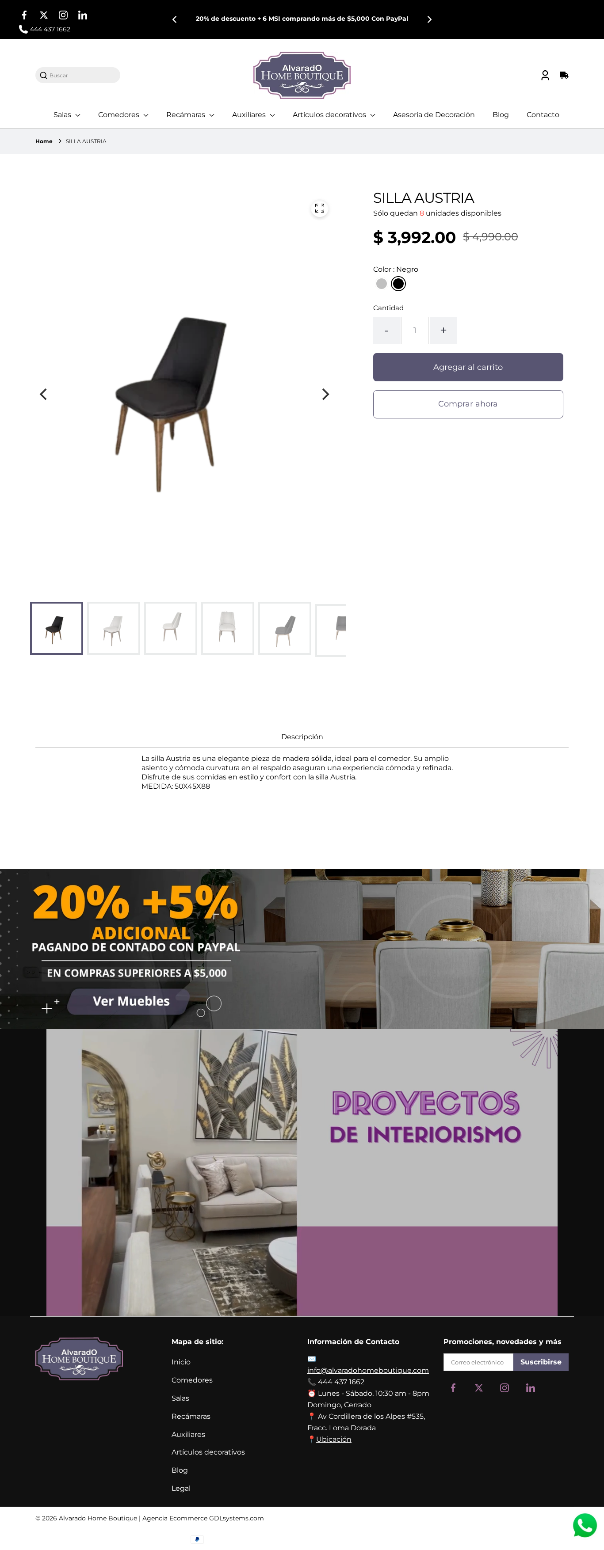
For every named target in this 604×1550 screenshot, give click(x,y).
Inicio (181, 1362)
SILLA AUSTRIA (86, 141)
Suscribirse (541, 1362)
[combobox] (82, 75)
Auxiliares (250, 114)
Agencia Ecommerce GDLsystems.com (203, 1518)
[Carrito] (563, 75)
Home (44, 141)
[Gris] (381, 283)
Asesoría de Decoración (434, 114)
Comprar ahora (468, 404)
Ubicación (334, 1439)
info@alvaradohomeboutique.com (368, 1370)
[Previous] (175, 19)
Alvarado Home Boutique (98, 1518)
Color (395, 269)
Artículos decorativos (330, 114)
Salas (63, 114)
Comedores (119, 114)
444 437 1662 (341, 1382)
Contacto (543, 114)
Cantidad (388, 308)
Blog (501, 114)
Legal (181, 1488)
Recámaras (186, 114)
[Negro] (398, 283)
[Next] (429, 19)
